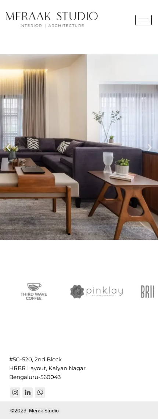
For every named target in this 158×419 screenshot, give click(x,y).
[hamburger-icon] (143, 20)
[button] (8, 147)
